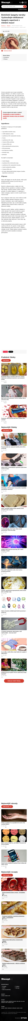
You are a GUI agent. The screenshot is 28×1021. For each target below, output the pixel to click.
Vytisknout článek (8, 50)
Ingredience (6, 57)
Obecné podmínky (6, 989)
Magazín (8, 25)
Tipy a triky (23, 1001)
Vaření (6, 1002)
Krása (7, 1001)
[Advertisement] (14, 76)
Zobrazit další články (14, 681)
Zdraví (12, 1002)
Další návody (6, 806)
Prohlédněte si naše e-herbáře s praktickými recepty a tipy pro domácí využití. (13, 116)
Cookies (17, 986)
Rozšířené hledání (22, 9)
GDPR (3, 988)
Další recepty (6, 875)
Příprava (5, 59)
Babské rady (3, 1001)
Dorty (9, 995)
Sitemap (17, 988)
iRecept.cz (3, 25)
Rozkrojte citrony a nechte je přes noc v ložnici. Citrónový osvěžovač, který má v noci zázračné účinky (13, 378)
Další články (6, 360)
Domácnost (11, 1001)
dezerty (4, 879)
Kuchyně (14, 1001)
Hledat (24, 6)
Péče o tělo (19, 1001)
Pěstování (3, 1002)
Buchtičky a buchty (7, 926)
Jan (3, 31)
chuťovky (3, 995)
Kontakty (4, 986)
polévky (6, 995)
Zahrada (9, 1002)
